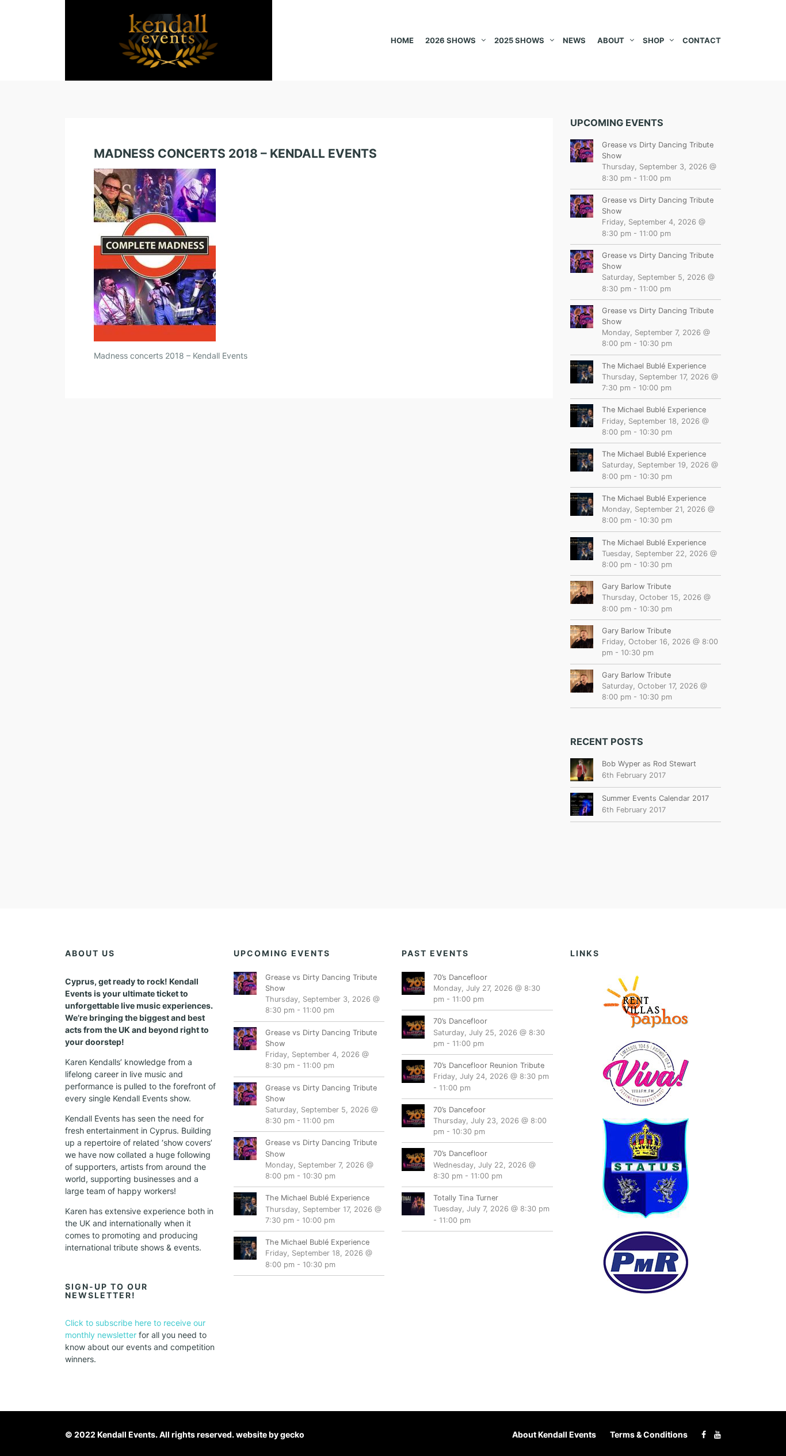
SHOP (653, 40)
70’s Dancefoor (459, 1109)
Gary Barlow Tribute (636, 586)
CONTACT (701, 40)
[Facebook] (701, 1434)
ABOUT (610, 40)
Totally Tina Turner (465, 1197)
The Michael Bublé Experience (654, 366)
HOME (402, 40)
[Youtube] (714, 1434)
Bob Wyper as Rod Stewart (649, 763)
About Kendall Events (554, 1434)
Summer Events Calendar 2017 (655, 798)
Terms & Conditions (649, 1434)
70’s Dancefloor (460, 977)
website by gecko (270, 1434)
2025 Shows (519, 40)
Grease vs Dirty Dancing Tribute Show (657, 150)
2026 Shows (450, 40)
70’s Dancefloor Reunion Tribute (488, 1065)
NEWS (574, 40)
